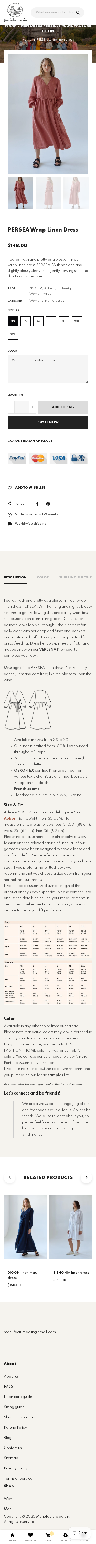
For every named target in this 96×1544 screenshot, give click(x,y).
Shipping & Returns (20, 1417)
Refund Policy (15, 1427)
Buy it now (48, 422)
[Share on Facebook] (38, 504)
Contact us (13, 1448)
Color (12, 351)
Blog (8, 1438)
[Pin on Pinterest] (49, 504)
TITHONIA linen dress (71, 1272)
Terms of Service (18, 1478)
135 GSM (35, 288)
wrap (47, 293)
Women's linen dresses (46, 300)
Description (15, 577)
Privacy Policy (15, 1468)
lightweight (65, 288)
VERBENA (47, 649)
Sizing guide (14, 1407)
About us (11, 1376)
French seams (26, 789)
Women (35, 293)
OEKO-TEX (24, 770)
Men (8, 1509)
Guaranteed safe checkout (30, 440)
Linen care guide (18, 1397)
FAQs (9, 1387)
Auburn (49, 288)
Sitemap (11, 1458)
